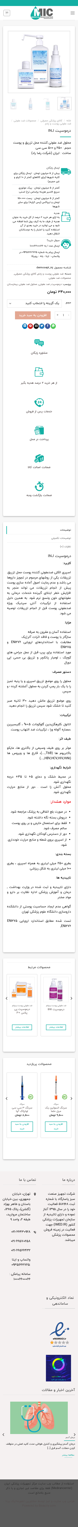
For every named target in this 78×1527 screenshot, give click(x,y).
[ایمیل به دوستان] (36, 326)
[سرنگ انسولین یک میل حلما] (56, 1088)
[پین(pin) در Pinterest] (30, 326)
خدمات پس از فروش (39, 411)
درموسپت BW (56, 1009)
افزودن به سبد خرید (33, 315)
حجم (68, 303)
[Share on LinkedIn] (24, 326)
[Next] (10, 62)
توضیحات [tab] (65, 530)
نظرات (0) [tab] (65, 546)
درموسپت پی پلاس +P (22, 1011)
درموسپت (56, 284)
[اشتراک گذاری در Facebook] (47, 326)
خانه (68, 121)
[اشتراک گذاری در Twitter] (41, 326)
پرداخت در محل (39, 439)
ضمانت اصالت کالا (39, 467)
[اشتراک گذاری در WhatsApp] (53, 326)
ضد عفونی (44, 284)
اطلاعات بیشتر (56, 1027)
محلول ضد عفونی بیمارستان (22, 284)
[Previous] (64, 62)
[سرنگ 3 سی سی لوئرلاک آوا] (22, 1088)
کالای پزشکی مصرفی (51, 121)
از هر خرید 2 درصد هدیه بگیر (39, 383)
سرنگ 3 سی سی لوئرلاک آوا (22, 1109)
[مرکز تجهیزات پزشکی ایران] (42, 13)
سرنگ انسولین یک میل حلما (56, 1109)
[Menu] (72, 13)
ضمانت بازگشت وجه (39, 495)
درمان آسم (70, 1437)
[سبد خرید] (6, 13)
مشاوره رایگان (39, 353)
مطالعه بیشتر (68, 1455)
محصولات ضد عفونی (25, 121)
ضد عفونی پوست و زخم (58, 124)
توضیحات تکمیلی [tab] (61, 538)
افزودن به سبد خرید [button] (56, 1127)
